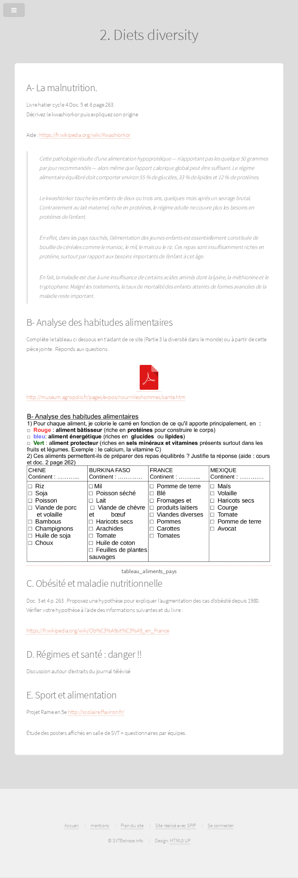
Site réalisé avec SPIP (175, 825)
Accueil (71, 825)
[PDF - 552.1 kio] (149, 388)
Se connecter (220, 825)
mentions (99, 825)
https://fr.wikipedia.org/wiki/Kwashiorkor (84, 134)
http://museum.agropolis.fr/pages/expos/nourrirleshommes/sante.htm (105, 397)
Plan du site (132, 825)
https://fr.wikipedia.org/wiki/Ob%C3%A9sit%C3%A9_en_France (97, 630)
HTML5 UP (180, 840)
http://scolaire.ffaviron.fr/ (96, 712)
